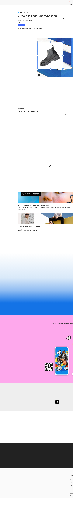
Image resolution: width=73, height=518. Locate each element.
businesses (28, 28)
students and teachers (38, 28)
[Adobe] (70, 1)
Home (70, 4)
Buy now (21, 25)
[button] (39, 75)
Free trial (30, 25)
